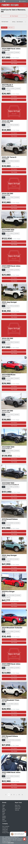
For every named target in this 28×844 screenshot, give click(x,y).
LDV (3, 806)
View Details (14, 63)
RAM (3, 819)
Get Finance (14, 60)
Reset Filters (4, 27)
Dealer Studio (11, 842)
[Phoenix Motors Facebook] (3, 1)
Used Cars (17, 808)
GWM (3, 805)
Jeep (3, 808)
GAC (3, 814)
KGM (3, 811)
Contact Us (5, 827)
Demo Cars (18, 806)
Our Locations (5, 826)
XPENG (4, 817)
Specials (17, 810)
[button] (25, 5)
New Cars (17, 805)
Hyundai (4, 821)
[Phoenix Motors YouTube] (5, 1)
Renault (4, 810)
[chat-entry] (24, 839)
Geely (3, 813)
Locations (23, 1)
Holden (4, 816)
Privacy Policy (5, 832)
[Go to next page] (22, 794)
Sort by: (14, 21)
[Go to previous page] (5, 794)
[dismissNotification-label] (25, 832)
